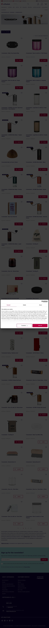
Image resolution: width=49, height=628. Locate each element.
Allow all (40, 325)
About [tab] (40, 304)
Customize (23, 325)
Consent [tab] (8, 304)
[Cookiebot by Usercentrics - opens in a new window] (42, 301)
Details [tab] (24, 304)
